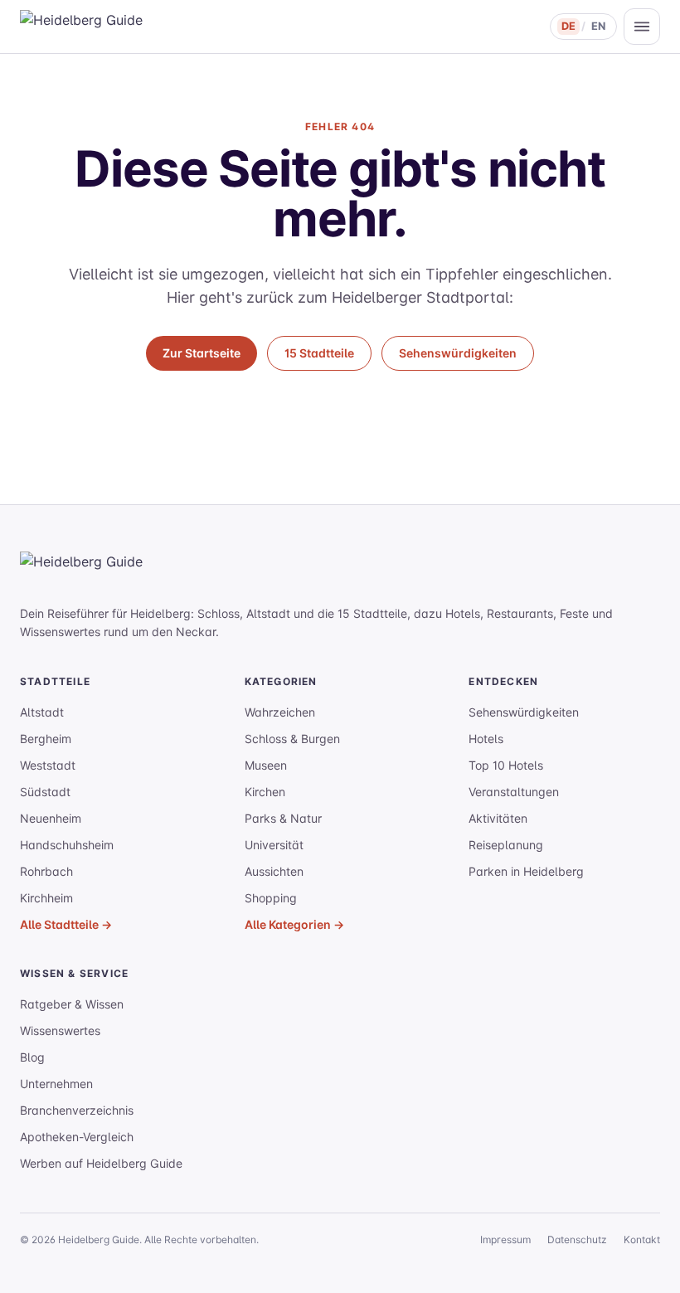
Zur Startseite (201, 353)
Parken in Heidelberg (526, 871)
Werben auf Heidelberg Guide (101, 1163)
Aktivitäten (498, 818)
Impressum (505, 1239)
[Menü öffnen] (642, 26)
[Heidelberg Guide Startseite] (103, 26)
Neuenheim (50, 818)
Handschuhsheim (67, 845)
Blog (32, 1057)
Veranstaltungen (514, 792)
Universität (274, 845)
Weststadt (47, 765)
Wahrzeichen (280, 712)
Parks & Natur (283, 818)
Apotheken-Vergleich (77, 1137)
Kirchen (265, 792)
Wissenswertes (60, 1030)
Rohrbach (46, 871)
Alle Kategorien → (294, 924)
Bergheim (45, 739)
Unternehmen (56, 1084)
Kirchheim (46, 898)
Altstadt (42, 712)
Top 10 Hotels (506, 765)
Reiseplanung (506, 845)
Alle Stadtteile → (66, 924)
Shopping (271, 898)
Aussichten (274, 871)
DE (568, 26)
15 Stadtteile (319, 353)
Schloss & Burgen (292, 739)
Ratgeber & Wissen (72, 1004)
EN (598, 26)
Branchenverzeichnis (77, 1110)
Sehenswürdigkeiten (458, 353)
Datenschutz (577, 1239)
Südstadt (45, 792)
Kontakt (642, 1239)
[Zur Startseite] (119, 571)
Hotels (486, 739)
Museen (266, 765)
